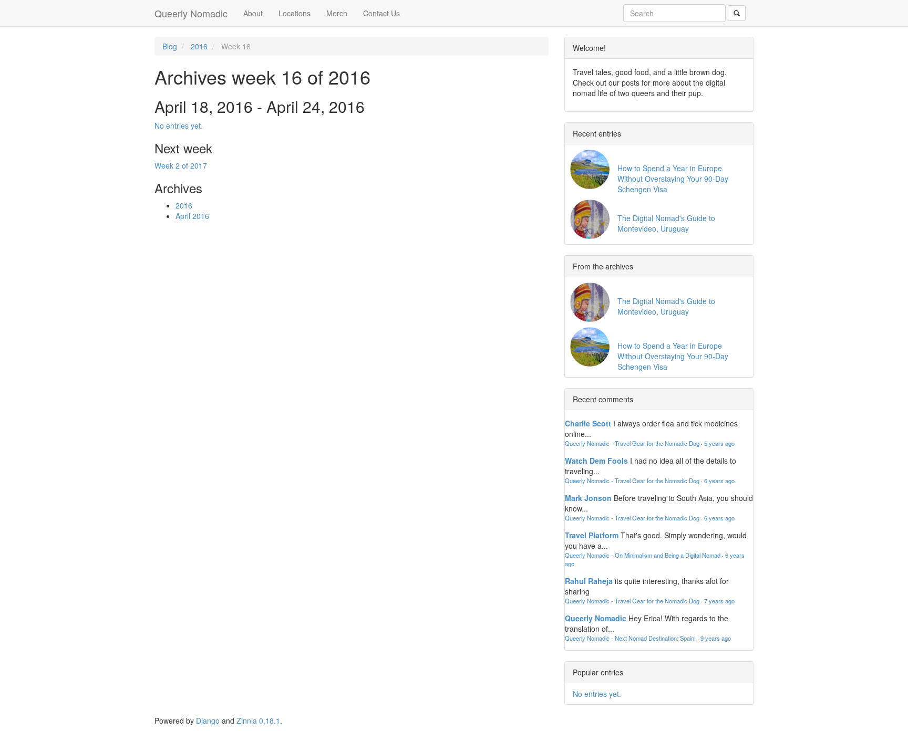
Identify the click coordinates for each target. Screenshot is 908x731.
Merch (336, 13)
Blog (169, 46)
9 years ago (715, 638)
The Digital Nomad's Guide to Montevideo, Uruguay (666, 223)
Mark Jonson (588, 498)
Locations (294, 13)
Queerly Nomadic (191, 13)
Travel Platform (591, 535)
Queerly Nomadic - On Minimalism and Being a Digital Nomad (642, 555)
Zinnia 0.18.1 (258, 720)
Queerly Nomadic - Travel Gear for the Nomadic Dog (632, 443)
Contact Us (381, 13)
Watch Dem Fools (596, 460)
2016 (199, 46)
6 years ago (719, 480)
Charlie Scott (588, 423)
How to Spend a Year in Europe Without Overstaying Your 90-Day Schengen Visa (672, 178)
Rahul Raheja (589, 581)
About (253, 13)
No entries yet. (178, 125)
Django (208, 720)
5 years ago (719, 443)
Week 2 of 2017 (180, 165)
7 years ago (719, 601)
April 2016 (192, 216)
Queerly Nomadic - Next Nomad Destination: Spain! (630, 638)
